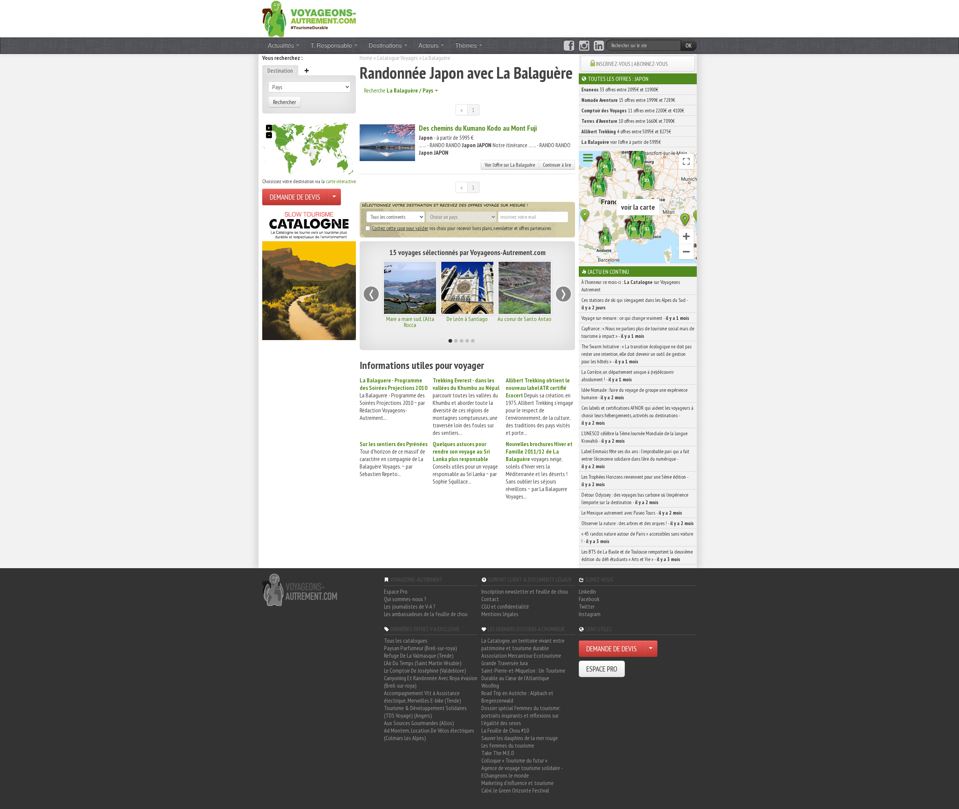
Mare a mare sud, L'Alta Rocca (410, 321)
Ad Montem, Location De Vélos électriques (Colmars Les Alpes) (429, 734)
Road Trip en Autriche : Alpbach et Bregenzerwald (517, 696)
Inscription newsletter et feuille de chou (524, 591)
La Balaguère (436, 57)
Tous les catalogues (405, 640)
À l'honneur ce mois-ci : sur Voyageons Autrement (630, 286)
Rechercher (284, 102)
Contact (490, 599)
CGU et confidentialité (505, 606)
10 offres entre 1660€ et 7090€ (628, 121)
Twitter (587, 606)
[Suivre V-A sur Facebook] (569, 46)
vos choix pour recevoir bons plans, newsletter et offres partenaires (461, 228)
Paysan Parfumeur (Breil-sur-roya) (420, 648)
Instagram (589, 614)
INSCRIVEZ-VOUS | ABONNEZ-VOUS (632, 63)
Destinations (386, 45)
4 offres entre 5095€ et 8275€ (626, 131)
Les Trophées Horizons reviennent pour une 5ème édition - (634, 480)
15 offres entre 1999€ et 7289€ (628, 100)
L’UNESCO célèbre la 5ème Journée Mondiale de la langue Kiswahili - (634, 437)
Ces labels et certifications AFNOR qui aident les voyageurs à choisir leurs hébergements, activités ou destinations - (637, 415)
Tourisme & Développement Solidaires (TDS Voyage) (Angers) (425, 711)
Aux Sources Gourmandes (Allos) (419, 723)
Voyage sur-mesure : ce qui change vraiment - (635, 318)
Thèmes (466, 45)
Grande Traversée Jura (504, 663)
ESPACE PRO (601, 669)
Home (366, 57)
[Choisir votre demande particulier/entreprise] (334, 197)
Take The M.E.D (497, 753)
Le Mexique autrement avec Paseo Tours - (631, 512)
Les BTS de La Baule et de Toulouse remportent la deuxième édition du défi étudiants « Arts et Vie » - (637, 555)
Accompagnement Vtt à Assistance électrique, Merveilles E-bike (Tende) (422, 696)
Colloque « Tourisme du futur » (514, 760)
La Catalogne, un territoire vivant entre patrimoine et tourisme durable (523, 644)
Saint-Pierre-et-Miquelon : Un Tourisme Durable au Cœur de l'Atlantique (523, 674)
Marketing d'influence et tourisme (517, 783)
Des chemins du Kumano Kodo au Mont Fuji (478, 128)
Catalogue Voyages (397, 57)
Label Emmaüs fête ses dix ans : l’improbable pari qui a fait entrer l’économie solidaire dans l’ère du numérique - (635, 459)
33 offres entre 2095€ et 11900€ (619, 89)
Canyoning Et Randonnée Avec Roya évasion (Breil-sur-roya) (430, 681)
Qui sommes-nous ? (405, 599)
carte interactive (341, 181)
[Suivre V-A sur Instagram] (584, 46)
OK (689, 45)
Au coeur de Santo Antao (524, 318)
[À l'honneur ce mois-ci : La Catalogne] (309, 274)
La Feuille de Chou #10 (505, 730)
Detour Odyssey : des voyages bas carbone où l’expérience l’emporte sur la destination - (634, 498)
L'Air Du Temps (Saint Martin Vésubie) (423, 663)
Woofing (490, 685)
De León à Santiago (467, 318)
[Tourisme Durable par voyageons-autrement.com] (309, 18)
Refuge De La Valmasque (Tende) (419, 655)
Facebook (589, 599)
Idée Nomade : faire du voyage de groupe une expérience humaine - (634, 394)
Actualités (282, 45)
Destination (280, 70)
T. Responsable (332, 45)
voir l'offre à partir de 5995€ (621, 142)
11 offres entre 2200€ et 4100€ (632, 110)
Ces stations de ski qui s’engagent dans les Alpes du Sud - (634, 304)
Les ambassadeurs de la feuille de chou (426, 614)
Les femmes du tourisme (507, 745)
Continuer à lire (557, 164)
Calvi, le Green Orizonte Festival (515, 790)
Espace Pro (396, 591)
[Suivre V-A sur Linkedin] (599, 46)
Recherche (398, 90)
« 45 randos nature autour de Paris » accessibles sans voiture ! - (637, 537)
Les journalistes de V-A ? (409, 606)
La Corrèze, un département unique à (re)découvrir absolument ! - (627, 376)
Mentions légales (499, 614)
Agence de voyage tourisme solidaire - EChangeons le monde (522, 771)
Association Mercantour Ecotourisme (521, 655)
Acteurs (429, 45)
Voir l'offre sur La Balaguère (510, 164)
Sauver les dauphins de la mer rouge (519, 738)
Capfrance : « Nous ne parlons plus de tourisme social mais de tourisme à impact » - (637, 332)
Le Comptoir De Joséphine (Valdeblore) (425, 670)
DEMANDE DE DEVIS (295, 197)
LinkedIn (587, 591)
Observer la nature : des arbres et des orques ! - (637, 523)
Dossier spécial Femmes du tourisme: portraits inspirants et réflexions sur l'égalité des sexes (520, 715)
